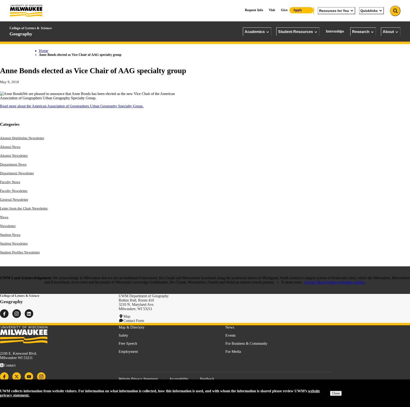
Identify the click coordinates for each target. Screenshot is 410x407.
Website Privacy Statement (138, 379)
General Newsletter (14, 199)
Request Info (254, 10)
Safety (123, 335)
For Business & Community (246, 343)
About (388, 31)
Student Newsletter (14, 243)
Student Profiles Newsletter (20, 252)
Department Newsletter (17, 173)
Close (336, 393)
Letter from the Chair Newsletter (24, 208)
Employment (128, 352)
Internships (335, 31)
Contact (9, 365)
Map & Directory (131, 327)
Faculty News (10, 182)
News (4, 217)
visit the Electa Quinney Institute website (334, 282)
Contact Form (133, 321)
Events (230, 335)
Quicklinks (369, 11)
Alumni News (10, 147)
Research (360, 31)
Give (284, 10)
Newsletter (8, 226)
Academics (255, 31)
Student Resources (295, 31)
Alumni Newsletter (14, 156)
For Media (233, 352)
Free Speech (128, 343)
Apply (297, 10)
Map (126, 316)
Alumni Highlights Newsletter (22, 138)
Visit (272, 10)
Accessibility (178, 379)
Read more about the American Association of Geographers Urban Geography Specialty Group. (72, 106)
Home (43, 51)
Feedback (207, 379)
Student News (10, 235)
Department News (13, 164)
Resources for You (334, 11)
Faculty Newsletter (14, 191)
